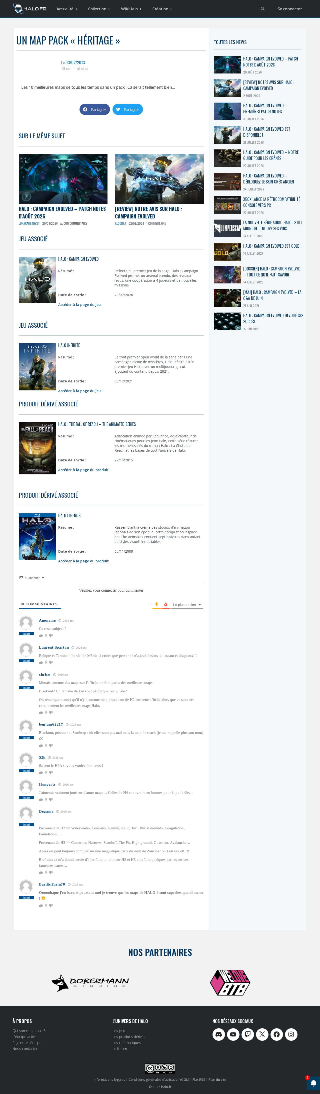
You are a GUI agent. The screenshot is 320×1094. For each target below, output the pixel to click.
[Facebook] (276, 1034)
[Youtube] (233, 1034)
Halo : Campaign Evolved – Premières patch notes (265, 108)
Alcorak (120, 223)
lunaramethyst (29, 223)
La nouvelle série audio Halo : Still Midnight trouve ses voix (272, 225)
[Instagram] (291, 1034)
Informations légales (109, 1079)
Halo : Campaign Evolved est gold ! (272, 246)
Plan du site (217, 1079)
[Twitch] (248, 1034)
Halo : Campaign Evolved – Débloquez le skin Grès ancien (268, 179)
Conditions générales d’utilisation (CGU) (158, 1079)
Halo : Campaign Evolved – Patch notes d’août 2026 (270, 62)
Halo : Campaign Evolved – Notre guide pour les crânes (270, 155)
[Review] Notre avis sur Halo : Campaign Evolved (148, 212)
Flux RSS (198, 1079)
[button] (95, 109)
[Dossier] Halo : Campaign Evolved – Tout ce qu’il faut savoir (271, 272)
